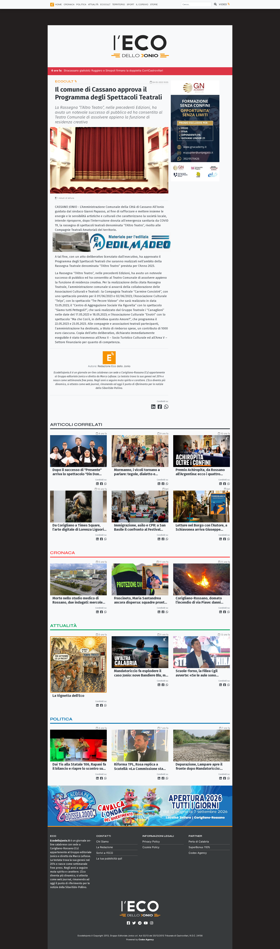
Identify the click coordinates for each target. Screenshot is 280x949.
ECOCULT (105, 4)
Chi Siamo (102, 841)
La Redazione (104, 847)
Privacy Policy (151, 841)
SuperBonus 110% (199, 847)
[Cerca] (215, 4)
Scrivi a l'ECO (104, 852)
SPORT (130, 4)
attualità (63, 625)
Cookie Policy (150, 847)
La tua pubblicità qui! (109, 858)
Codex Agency (198, 852)
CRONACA (69, 4)
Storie (154, 4)
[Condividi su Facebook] (160, 407)
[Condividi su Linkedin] (154, 407)
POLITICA (81, 4)
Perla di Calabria (199, 841)
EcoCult (64, 81)
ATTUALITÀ (93, 4)
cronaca (62, 552)
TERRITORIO (118, 4)
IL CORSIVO (142, 4)
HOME (58, 4)
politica (61, 719)
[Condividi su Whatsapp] (166, 407)
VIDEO (223, 4)
